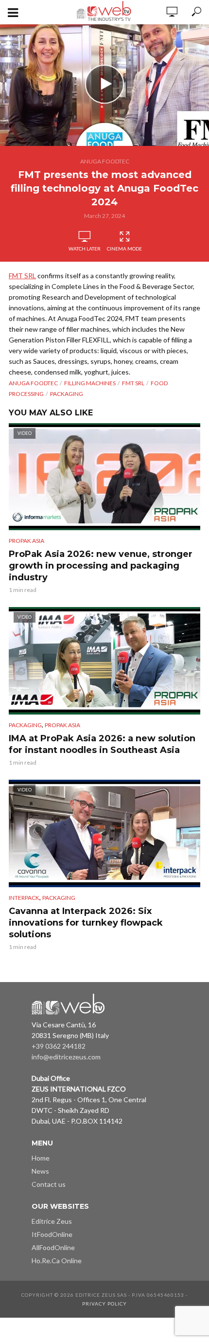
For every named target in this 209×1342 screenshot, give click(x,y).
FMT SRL (22, 275)
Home (41, 1158)
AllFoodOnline (53, 1247)
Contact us (49, 1184)
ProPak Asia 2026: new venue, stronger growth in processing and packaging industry (100, 566)
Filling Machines (90, 383)
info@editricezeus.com (66, 1057)
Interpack (24, 897)
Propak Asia (26, 540)
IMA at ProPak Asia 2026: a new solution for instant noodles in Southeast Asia (102, 744)
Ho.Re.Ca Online (57, 1260)
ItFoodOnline (52, 1234)
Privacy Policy (104, 1303)
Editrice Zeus (52, 1221)
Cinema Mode (124, 248)
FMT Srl (133, 383)
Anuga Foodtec (104, 161)
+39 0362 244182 (59, 1046)
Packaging (66, 393)
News (40, 1171)
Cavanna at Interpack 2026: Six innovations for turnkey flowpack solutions (86, 923)
